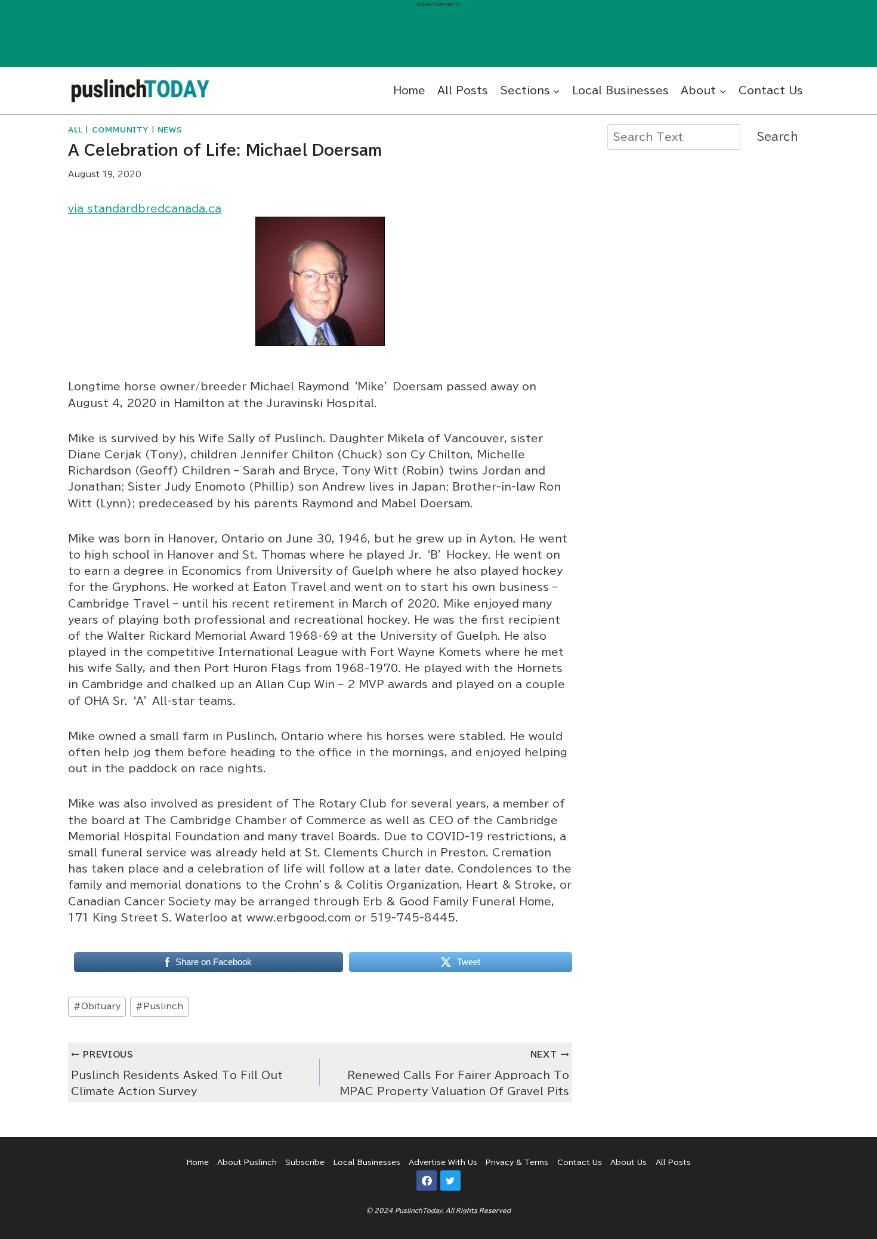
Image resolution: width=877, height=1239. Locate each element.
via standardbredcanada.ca (144, 209)
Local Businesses (620, 90)
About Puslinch (247, 1162)
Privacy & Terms (517, 1162)
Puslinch (159, 1006)
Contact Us (771, 90)
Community (120, 130)
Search (777, 136)
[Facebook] (426, 1180)
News (170, 130)
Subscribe (305, 1162)
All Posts (462, 90)
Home (409, 90)
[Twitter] (450, 1180)
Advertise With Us (443, 1162)
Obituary (97, 1006)
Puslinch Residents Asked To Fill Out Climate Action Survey (177, 1073)
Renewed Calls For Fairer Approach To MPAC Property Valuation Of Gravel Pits (454, 1073)
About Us (628, 1162)
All (75, 130)
